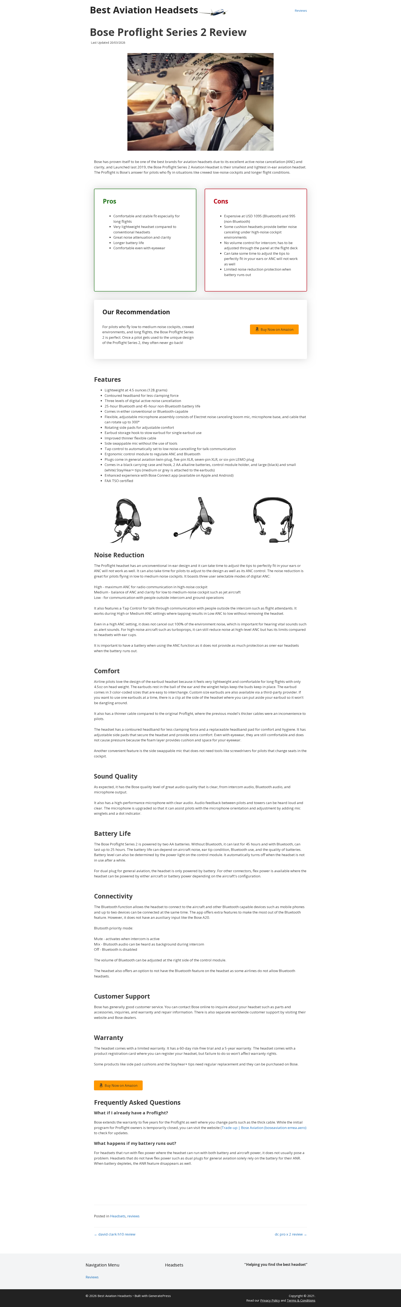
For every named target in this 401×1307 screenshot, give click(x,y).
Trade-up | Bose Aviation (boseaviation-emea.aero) (264, 1127)
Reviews (301, 10)
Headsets (118, 1216)
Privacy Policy (270, 1300)
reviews (133, 1216)
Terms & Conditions (301, 1300)
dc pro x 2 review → (291, 1234)
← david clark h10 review (114, 1234)
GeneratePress (159, 1296)
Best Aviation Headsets (144, 9)
